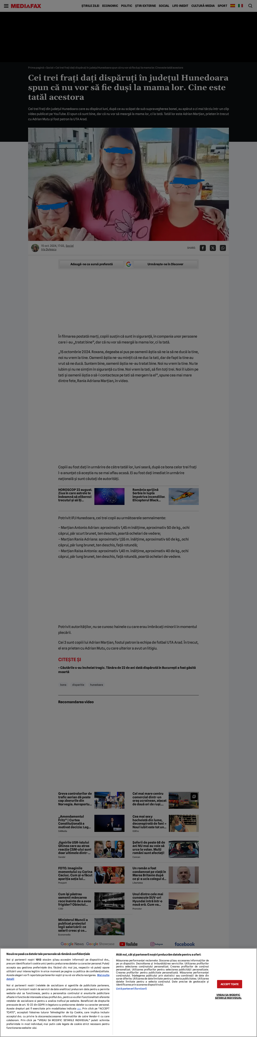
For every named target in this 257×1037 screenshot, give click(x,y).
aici (79, 1008)
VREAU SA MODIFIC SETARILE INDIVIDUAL (228, 996)
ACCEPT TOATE (230, 984)
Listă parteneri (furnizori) (131, 988)
